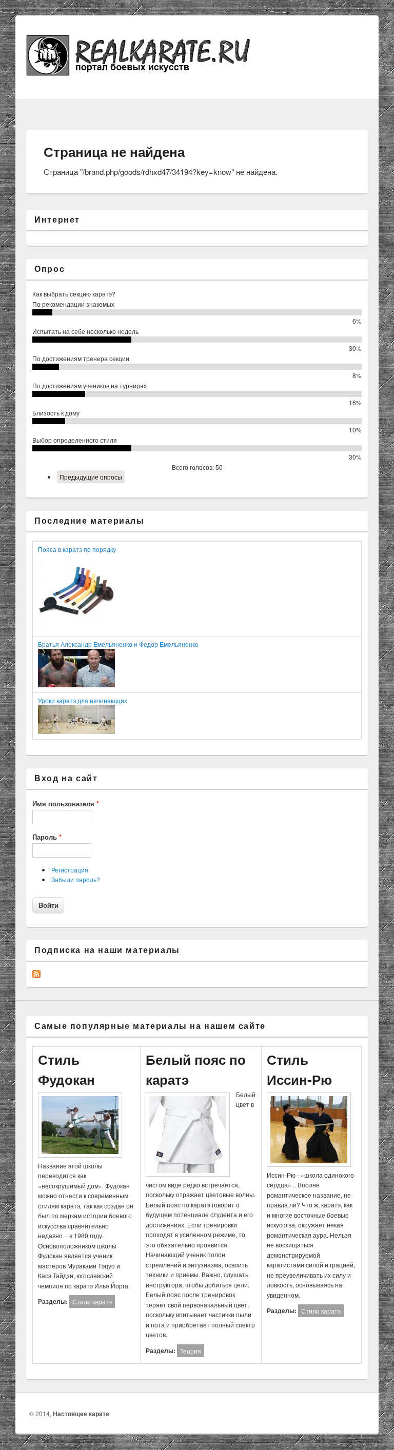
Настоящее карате (81, 1413)
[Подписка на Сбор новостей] (36, 975)
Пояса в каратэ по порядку (77, 549)
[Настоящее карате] (149, 72)
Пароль (47, 837)
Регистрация (69, 869)
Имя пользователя (65, 803)
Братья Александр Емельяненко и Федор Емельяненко (118, 644)
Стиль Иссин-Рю (299, 1069)
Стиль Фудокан (66, 1069)
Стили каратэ (92, 1301)
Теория (190, 1350)
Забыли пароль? (75, 879)
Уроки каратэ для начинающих (82, 700)
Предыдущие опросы (91, 476)
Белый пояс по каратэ (196, 1069)
